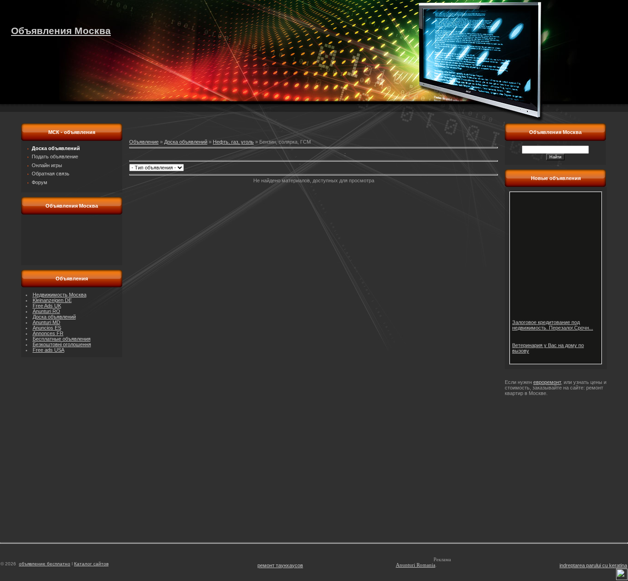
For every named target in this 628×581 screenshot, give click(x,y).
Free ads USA (48, 350)
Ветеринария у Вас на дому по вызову (548, 345)
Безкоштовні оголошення (62, 344)
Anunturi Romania (415, 565)
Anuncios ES (47, 328)
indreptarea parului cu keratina (593, 565)
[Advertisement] (71, 240)
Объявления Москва (61, 30)
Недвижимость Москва (59, 294)
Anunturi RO (46, 311)
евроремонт (547, 382)
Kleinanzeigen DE (52, 300)
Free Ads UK (47, 305)
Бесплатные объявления (62, 339)
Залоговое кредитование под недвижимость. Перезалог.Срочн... (552, 322)
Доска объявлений (54, 317)
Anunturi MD (46, 322)
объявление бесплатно (44, 563)
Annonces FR (48, 333)
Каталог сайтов (91, 563)
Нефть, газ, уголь (233, 142)
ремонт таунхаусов (280, 565)
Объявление (144, 142)
